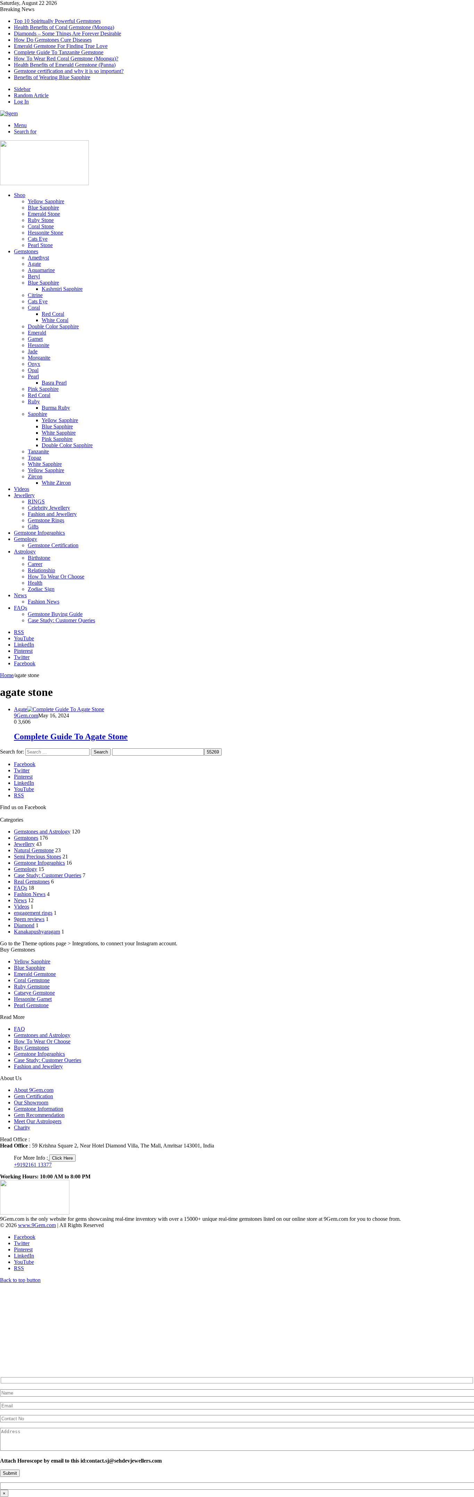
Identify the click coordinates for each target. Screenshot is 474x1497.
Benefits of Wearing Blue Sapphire (52, 77)
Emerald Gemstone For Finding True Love (61, 46)
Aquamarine (41, 270)
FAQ (19, 1029)
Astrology (25, 551)
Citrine (35, 295)
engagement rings (33, 913)
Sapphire (37, 414)
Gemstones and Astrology (42, 831)
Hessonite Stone (45, 233)
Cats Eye (38, 239)
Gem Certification (33, 1096)
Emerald (37, 333)
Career (35, 564)
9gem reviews (29, 919)
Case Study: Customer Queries (61, 620)
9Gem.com (26, 715)
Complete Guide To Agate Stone (71, 736)
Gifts (33, 526)
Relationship (41, 570)
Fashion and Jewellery (52, 514)
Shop (19, 195)
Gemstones (26, 251)
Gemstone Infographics (39, 533)
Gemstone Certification (53, 545)
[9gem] (9, 113)
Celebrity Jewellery (49, 508)
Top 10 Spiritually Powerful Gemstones (57, 21)
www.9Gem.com (37, 1225)
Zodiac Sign (41, 589)
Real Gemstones (32, 882)
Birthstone (39, 558)
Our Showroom (31, 1102)
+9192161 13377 (33, 1165)
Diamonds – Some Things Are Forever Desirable (67, 33)
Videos (21, 489)
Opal (33, 370)
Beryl (34, 276)
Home (7, 675)
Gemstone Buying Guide (55, 614)
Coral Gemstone (32, 980)
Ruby (34, 401)
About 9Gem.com (33, 1090)
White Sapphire (59, 433)
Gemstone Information (38, 1109)
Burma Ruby (56, 408)
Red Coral (53, 314)
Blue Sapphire (43, 208)
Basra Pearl (54, 383)
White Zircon (56, 483)
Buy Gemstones (31, 1048)
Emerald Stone (44, 214)
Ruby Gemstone (32, 986)
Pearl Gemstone (31, 1005)
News (20, 595)
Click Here (62, 1158)
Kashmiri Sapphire (62, 289)
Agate (34, 264)
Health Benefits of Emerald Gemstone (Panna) (65, 65)
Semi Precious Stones (37, 856)
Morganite (39, 358)
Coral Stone (41, 226)
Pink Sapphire (43, 389)
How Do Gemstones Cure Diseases (53, 40)
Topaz (34, 458)
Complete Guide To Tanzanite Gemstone (58, 52)
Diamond (24, 925)
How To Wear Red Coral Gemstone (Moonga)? (66, 58)
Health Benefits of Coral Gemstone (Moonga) (64, 27)
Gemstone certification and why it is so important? (69, 71)
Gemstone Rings (46, 520)
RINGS (36, 501)
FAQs (20, 608)
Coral (34, 308)
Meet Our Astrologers (37, 1121)
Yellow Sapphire (46, 201)
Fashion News (43, 601)
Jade (32, 351)
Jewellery (24, 495)
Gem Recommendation (39, 1115)
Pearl (33, 376)
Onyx (34, 364)
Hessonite (38, 345)
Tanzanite (38, 451)
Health (35, 583)
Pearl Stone (40, 245)
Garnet (35, 339)
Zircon (35, 476)
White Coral (55, 320)
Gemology (25, 539)
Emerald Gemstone (35, 974)
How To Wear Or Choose (56, 576)
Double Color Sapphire (53, 326)
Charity (22, 1127)
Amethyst (38, 258)
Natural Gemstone (34, 850)
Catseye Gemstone (34, 993)
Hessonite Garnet (33, 999)
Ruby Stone (41, 220)
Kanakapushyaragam (37, 932)
